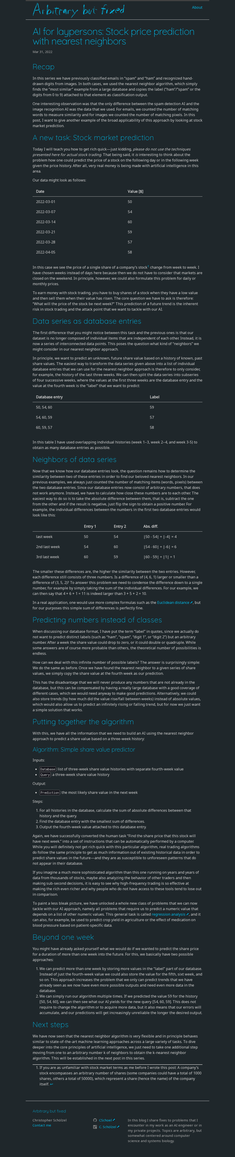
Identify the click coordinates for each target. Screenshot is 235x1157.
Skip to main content (43, 22)
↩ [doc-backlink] (51, 1084)
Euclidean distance (173, 602)
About (197, 7)
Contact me (42, 1125)
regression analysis (168, 914)
